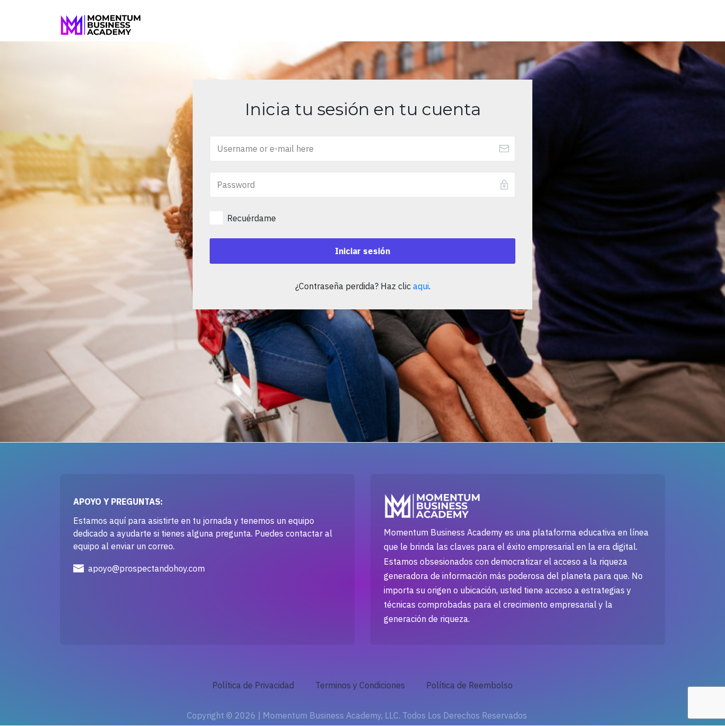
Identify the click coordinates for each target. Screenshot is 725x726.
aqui (421, 286)
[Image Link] (100, 25)
